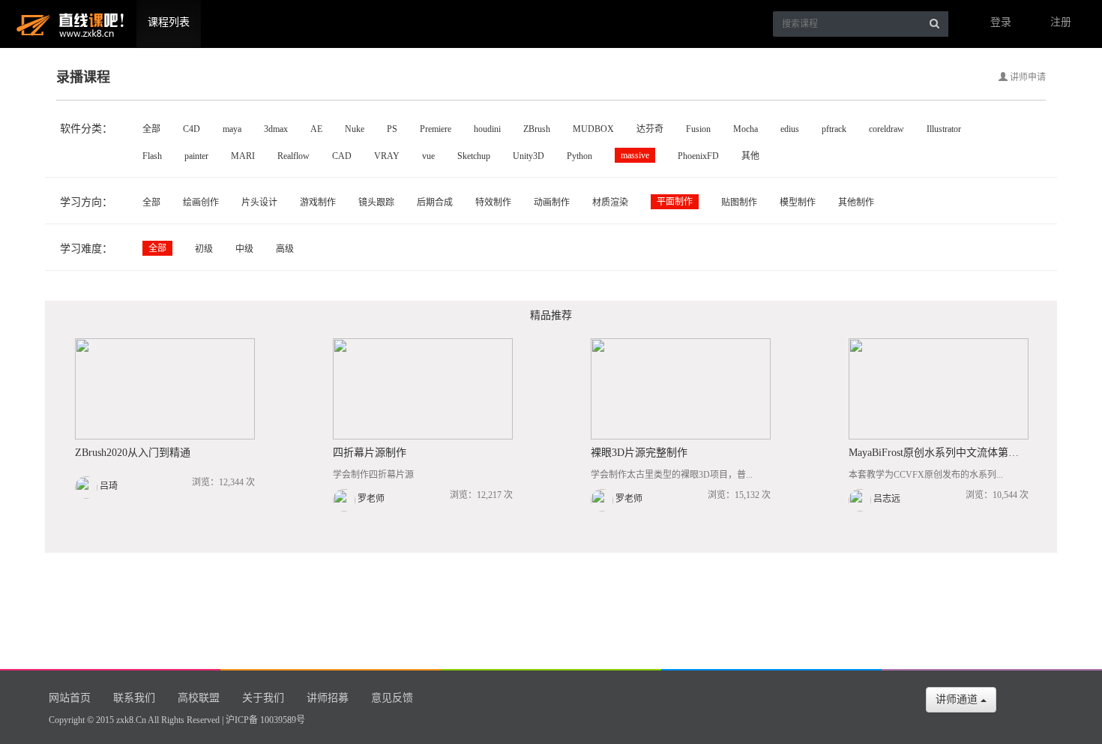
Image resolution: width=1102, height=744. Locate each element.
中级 (244, 249)
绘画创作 (201, 202)
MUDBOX (593, 129)
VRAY (387, 156)
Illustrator (944, 129)
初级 (204, 249)
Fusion (698, 129)
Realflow (293, 156)
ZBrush (536, 129)
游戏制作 (318, 202)
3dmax (276, 129)
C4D (191, 129)
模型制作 (798, 202)
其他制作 (856, 202)
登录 (1000, 22)
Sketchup (473, 156)
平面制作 (675, 201)
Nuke (354, 129)
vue (428, 156)
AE (316, 129)
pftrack (834, 129)
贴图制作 (739, 202)
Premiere (435, 129)
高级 (285, 249)
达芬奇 (649, 129)
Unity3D (528, 156)
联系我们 (134, 698)
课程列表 (169, 22)
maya (232, 129)
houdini (487, 129)
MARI (243, 156)
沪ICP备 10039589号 (265, 720)
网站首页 (70, 698)
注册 (1060, 22)
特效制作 (493, 202)
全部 (151, 129)
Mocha (745, 129)
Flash (152, 156)
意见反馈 (392, 698)
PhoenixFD (698, 156)
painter (196, 156)
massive (635, 155)
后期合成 (435, 202)
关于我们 (263, 698)
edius (789, 129)
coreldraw (886, 129)
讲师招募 (328, 698)
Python (579, 156)
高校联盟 (199, 698)
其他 (750, 156)
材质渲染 (610, 202)
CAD (342, 156)
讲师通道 (958, 699)
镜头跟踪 (376, 202)
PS (392, 129)
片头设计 (259, 202)
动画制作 (552, 202)
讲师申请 (1027, 77)
